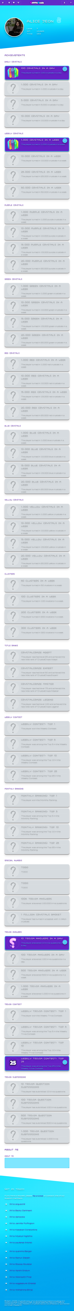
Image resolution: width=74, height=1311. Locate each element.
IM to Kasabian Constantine (23, 1229)
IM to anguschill (17, 1204)
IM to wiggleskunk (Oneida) (23, 1283)
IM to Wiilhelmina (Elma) (21, 1289)
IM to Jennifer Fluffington (22, 1223)
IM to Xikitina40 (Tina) (20, 1277)
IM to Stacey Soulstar (21, 1264)
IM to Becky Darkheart (21, 1210)
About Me (9, 1156)
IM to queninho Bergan (21, 1251)
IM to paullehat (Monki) (21, 1242)
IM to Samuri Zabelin (20, 1257)
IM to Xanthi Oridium (20, 1270)
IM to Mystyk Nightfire (21, 1236)
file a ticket (38, 1196)
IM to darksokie (17, 1216)
